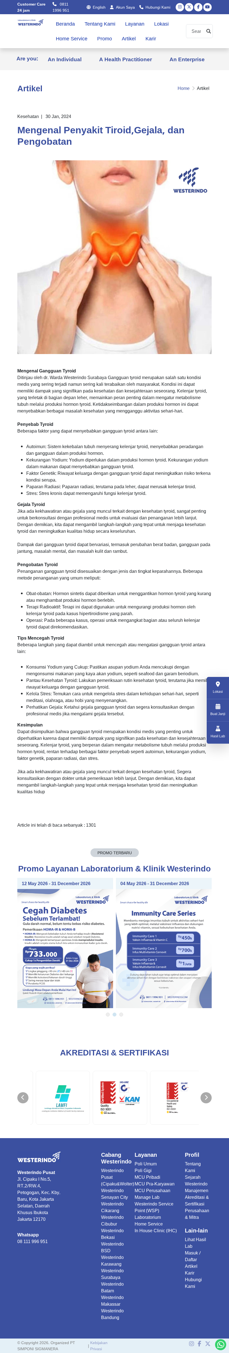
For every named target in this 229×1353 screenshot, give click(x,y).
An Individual (65, 59)
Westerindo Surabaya (112, 1274)
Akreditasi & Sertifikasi (197, 1200)
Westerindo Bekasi (112, 1234)
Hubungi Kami (157, 7)
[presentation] (22, 1097)
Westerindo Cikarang (112, 1207)
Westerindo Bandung (112, 1314)
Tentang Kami (100, 23)
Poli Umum (146, 1163)
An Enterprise (187, 59)
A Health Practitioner (125, 59)
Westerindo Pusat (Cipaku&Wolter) (117, 1177)
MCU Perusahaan (152, 1190)
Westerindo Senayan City (114, 1193)
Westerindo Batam (112, 1287)
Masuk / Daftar (193, 1256)
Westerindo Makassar (112, 1300)
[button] (108, 1014)
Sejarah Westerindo (196, 1180)
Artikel (129, 38)
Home (184, 88)
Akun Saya (125, 7)
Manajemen (196, 1190)
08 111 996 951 (32, 1241)
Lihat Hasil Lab (195, 1242)
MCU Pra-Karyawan (155, 1183)
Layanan (134, 23)
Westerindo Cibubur (112, 1220)
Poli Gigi (143, 1170)
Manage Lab (147, 1197)
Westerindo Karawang (112, 1260)
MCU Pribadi (147, 1177)
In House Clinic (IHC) (156, 1230)
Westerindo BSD (112, 1247)
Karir (150, 38)
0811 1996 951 (61, 7)
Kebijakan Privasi (99, 1346)
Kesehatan (28, 116)
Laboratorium (148, 1217)
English (99, 7)
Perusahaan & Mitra (197, 1214)
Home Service (71, 38)
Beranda (65, 23)
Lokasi (161, 23)
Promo (104, 38)
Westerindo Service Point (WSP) (154, 1207)
